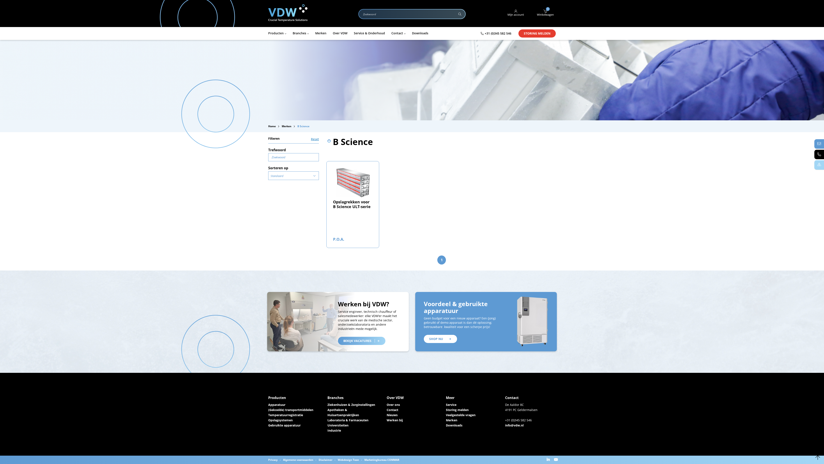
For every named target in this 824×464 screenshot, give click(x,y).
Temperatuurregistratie (285, 415)
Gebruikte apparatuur (284, 425)
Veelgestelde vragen (461, 415)
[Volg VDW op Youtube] (556, 460)
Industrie (334, 430)
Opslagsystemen (280, 420)
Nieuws (392, 415)
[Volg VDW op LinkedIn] (548, 460)
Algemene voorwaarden (298, 460)
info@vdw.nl (514, 425)
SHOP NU (436, 339)
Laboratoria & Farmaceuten (347, 420)
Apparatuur (276, 405)
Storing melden (537, 33)
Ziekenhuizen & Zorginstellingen (351, 405)
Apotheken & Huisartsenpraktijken (343, 412)
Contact (392, 410)
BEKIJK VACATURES (357, 341)
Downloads (454, 425)
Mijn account (515, 15)
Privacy (273, 460)
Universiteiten (337, 425)
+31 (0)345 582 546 (498, 33)
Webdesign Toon (348, 460)
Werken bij (395, 420)
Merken (451, 420)
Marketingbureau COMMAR (381, 460)
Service (451, 405)
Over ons (393, 405)
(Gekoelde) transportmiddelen (290, 410)
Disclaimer (325, 460)
